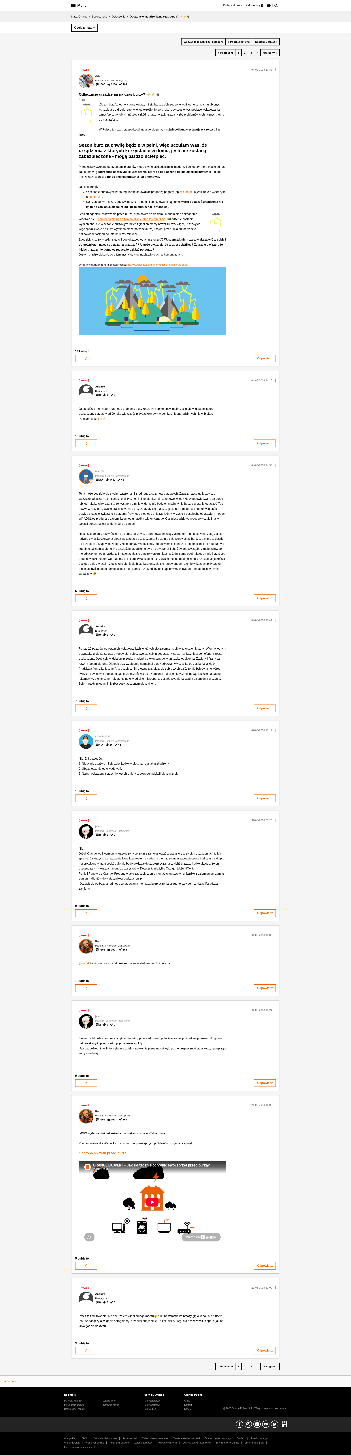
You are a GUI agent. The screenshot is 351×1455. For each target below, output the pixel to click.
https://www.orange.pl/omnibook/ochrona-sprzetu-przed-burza (157, 265)
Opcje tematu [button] (83, 27)
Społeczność (99, 16)
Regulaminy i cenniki (74, 1409)
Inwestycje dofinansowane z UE (80, 1447)
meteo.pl (95, 196)
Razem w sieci (129, 1438)
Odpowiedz (265, 358)
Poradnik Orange (259, 1438)
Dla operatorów (152, 1401)
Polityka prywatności (167, 1442)
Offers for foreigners (254, 1442)
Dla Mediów (150, 1409)
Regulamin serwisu (119, 1442)
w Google (186, 191)
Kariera (188, 1409)
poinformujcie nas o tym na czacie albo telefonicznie (131, 219)
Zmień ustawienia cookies (155, 1438)
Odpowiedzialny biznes (105, 1438)
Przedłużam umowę (74, 1405)
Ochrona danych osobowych (197, 1442)
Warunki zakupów (143, 1442)
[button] (276, 70)
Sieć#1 (85, 1438)
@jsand (84, 963)
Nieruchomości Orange (227, 1442)
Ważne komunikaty (94, 1442)
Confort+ (241, 1438)
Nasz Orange (79, 16)
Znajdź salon (109, 1401)
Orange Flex (70, 1438)
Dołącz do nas (232, 5)
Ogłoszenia (118, 16)
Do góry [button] (11, 1381)
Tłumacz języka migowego (218, 1438)
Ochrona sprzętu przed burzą (103, 1153)
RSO (101, 418)
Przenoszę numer (73, 1401)
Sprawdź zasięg (111, 1405)
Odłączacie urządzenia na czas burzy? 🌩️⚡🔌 (119, 94)
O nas (187, 1401)
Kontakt (188, 1405)
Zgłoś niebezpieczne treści (186, 1438)
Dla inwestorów (152, 1405)
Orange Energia (72, 1442)
